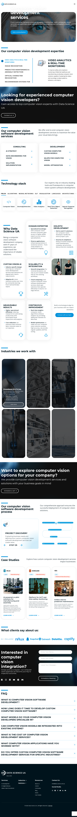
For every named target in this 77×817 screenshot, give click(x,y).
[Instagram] (52, 790)
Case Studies (38, 795)
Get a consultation (19, 32)
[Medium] (65, 790)
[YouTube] (60, 790)
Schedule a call (9, 491)
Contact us (8, 115)
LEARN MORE (7, 615)
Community (38, 788)
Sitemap (50, 805)
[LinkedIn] (62, 790)
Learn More (13, 404)
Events (36, 792)
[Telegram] (55, 790)
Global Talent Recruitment (8, 788)
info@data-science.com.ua (58, 783)
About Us (37, 783)
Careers (37, 786)
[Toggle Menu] (74, 4)
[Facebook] (57, 790)
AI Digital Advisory (6, 786)
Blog (36, 790)
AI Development (5, 783)
